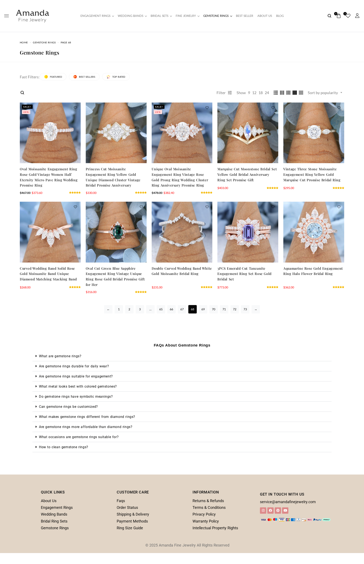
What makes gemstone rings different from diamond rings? (87, 417)
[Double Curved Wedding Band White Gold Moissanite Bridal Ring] (182, 232)
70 (213, 309)
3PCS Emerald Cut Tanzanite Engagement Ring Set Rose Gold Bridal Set (244, 273)
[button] (182, 356)
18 (260, 92)
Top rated (118, 76)
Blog (280, 15)
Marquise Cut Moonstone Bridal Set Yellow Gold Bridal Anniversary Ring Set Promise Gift (247, 174)
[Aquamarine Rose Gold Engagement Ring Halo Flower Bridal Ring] (313, 232)
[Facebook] (270, 510)
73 (245, 309)
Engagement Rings (95, 15)
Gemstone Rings (216, 15)
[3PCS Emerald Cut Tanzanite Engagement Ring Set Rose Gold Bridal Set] (247, 232)
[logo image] (32, 15)
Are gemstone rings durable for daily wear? (74, 366)
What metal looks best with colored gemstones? (78, 386)
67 (182, 309)
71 (224, 309)
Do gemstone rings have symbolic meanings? (76, 397)
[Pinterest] (278, 510)
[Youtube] (285, 510)
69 (203, 309)
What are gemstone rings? (60, 356)
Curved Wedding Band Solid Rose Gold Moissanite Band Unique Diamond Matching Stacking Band (48, 273)
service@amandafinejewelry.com (288, 502)
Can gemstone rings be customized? (68, 407)
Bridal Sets (159, 15)
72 (234, 309)
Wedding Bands (130, 15)
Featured (56, 76)
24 (267, 92)
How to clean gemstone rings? (63, 447)
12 (254, 92)
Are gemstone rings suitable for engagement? (76, 376)
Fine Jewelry (186, 15)
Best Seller (244, 15)
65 (161, 309)
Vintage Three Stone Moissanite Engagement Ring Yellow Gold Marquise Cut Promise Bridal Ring (311, 174)
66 (171, 309)
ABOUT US (264, 15)
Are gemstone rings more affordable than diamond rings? (85, 427)
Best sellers (87, 76)
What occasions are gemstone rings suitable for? (79, 437)
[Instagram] (263, 510)
